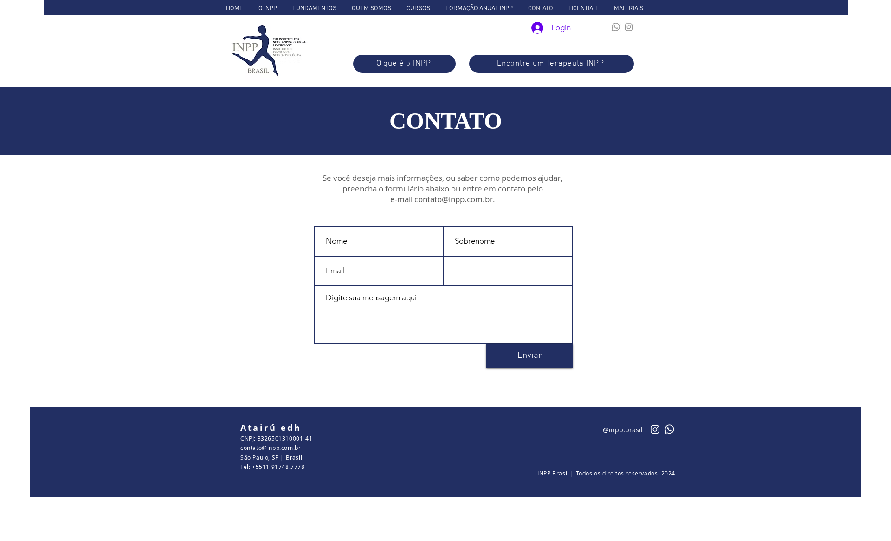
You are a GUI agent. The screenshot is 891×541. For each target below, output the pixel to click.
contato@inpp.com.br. (454, 199)
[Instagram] (629, 27)
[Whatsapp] (616, 27)
